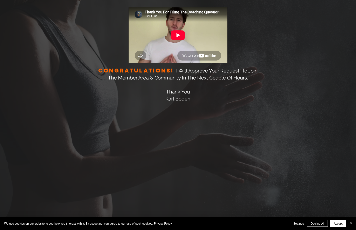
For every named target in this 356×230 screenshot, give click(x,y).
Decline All (317, 223)
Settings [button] (298, 223)
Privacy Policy (163, 223)
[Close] (351, 223)
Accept (338, 223)
